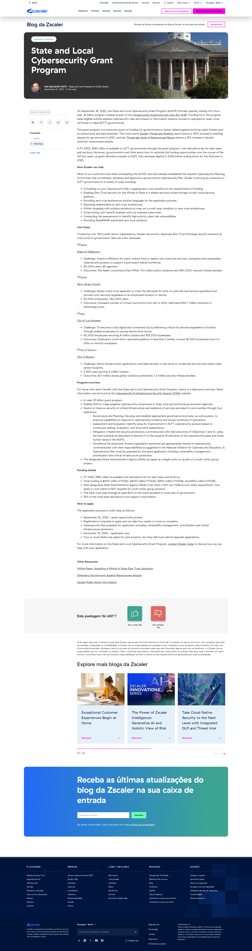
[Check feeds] (67, 122)
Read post (86, 738)
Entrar (196, 3)
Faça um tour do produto (176, 11)
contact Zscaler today (181, 544)
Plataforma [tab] (83, 11)
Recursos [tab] (117, 11)
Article (37, 138)
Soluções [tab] (106, 11)
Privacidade (153, 929)
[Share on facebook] (41, 122)
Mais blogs (38, 144)
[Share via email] (33, 122)
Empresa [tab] (128, 11)
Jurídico (152, 934)
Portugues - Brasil (213, 3)
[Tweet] (50, 122)
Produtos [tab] (95, 11)
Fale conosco (182, 3)
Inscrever (138, 815)
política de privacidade (142, 824)
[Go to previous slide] (223, 754)
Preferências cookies (157, 944)
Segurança (153, 939)
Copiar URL (35, 152)
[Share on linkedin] (58, 122)
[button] (134, 617)
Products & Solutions (44, 39)
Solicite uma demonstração (209, 11)
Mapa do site (154, 924)
